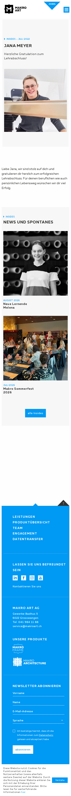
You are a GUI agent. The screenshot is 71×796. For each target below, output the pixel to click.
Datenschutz (46, 735)
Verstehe (59, 780)
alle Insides (35, 413)
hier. (23, 792)
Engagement (25, 533)
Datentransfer (28, 539)
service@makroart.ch (27, 626)
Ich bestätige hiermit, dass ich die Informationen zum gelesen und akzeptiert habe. (35, 735)
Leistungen (24, 517)
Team (18, 528)
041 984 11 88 (28, 622)
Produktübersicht (31, 522)
